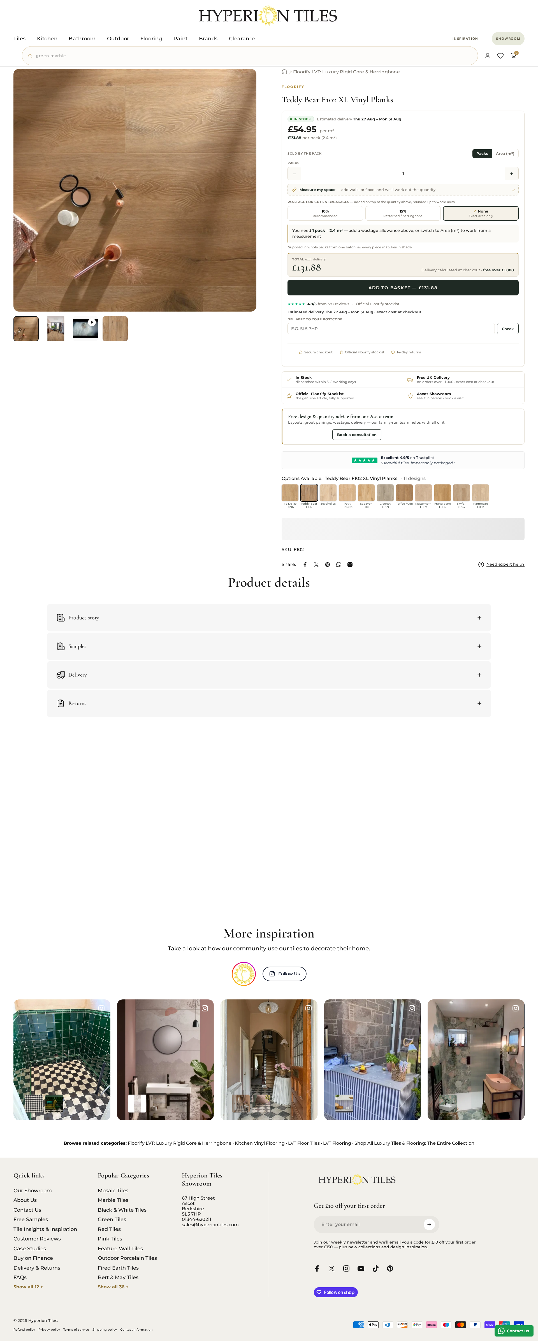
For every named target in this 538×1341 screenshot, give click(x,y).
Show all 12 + (28, 1286)
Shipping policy (104, 1329)
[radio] (325, 213)
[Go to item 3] (85, 328)
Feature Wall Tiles (120, 1249)
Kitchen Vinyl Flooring (260, 1143)
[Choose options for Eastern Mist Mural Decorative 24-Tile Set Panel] (158, 1104)
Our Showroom (32, 1191)
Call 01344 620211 (309, 434)
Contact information (136, 1329)
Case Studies (29, 1249)
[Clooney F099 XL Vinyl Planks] (385, 492)
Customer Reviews (37, 1239)
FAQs (20, 1277)
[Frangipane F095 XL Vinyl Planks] (442, 492)
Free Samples (30, 1219)
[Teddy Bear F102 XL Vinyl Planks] (309, 492)
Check (508, 328)
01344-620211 (196, 1219)
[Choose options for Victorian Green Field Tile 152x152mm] (54, 1104)
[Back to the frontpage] (284, 71)
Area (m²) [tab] (505, 153)
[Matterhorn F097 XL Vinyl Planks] (423, 492)
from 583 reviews (318, 304)
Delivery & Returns (36, 1268)
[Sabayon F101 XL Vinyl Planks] (366, 492)
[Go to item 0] (26, 328)
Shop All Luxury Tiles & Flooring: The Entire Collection (414, 1143)
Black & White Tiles (122, 1210)
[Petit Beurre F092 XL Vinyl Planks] (347, 492)
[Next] (242, 204)
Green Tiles (112, 1219)
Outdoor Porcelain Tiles (127, 1258)
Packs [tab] (482, 153)
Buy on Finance (33, 1258)
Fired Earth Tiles (118, 1268)
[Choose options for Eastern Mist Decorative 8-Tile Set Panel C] (137, 1104)
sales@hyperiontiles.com (210, 1224)
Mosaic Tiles (113, 1191)
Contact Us (27, 1210)
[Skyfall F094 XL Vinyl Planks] (461, 492)
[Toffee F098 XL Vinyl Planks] (404, 492)
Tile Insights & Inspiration (45, 1229)
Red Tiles (109, 1229)
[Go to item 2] (55, 328)
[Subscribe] (429, 1224)
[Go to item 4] (115, 328)
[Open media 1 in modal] (134, 190)
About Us (25, 1200)
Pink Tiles (110, 1239)
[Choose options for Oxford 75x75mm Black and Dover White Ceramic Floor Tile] (34, 1104)
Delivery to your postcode (314, 319)
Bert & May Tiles (118, 1277)
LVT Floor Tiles (304, 1143)
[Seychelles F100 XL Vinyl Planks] (328, 492)
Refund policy (24, 1329)
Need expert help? (505, 564)
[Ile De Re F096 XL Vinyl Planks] (290, 492)
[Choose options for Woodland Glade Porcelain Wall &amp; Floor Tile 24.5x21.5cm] (448, 1104)
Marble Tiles (113, 1200)
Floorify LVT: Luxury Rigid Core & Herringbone (346, 71)
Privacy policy (49, 1329)
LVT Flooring (337, 1143)
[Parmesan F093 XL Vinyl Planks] (480, 492)
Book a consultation (357, 434)
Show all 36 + (113, 1286)
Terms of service (76, 1329)
